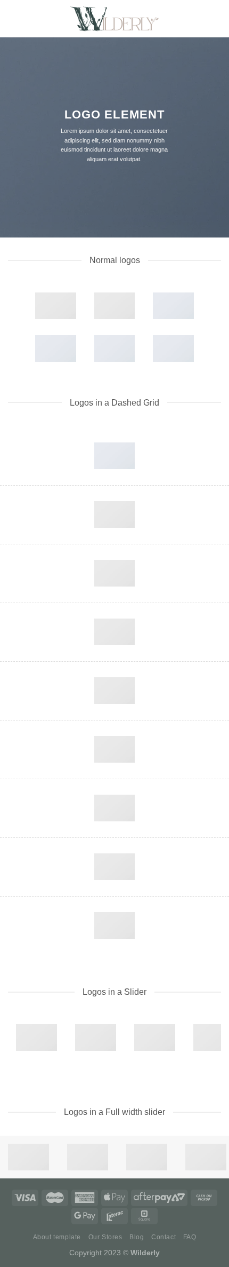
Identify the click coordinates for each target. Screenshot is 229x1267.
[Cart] (215, 18)
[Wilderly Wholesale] (115, 18)
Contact (163, 1237)
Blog (136, 1237)
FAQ (190, 1237)
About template (57, 1237)
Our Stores (105, 1237)
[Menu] (14, 18)
